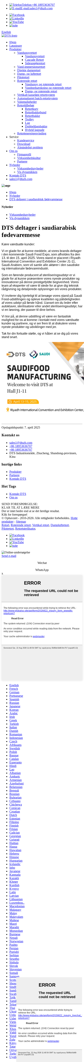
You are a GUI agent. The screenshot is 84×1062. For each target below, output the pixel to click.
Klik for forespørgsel (14, 514)
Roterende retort (27, 80)
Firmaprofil (24, 154)
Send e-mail (9, 556)
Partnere (22, 161)
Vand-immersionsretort (31, 66)
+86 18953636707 (38, 4)
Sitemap (21, 521)
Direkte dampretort (28, 70)
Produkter (15, 49)
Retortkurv (31, 108)
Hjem (12, 42)
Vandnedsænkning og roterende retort (48, 87)
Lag (27, 123)
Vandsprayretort (27, 52)
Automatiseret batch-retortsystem (37, 98)
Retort (5, 525)
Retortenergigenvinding (31, 133)
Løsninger (15, 45)
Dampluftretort (60, 525)
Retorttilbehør (25, 105)
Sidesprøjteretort (35, 63)
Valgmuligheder (27, 101)
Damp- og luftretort (29, 73)
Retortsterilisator (25, 528)
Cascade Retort (34, 59)
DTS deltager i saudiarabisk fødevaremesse (36, 199)
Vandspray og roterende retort (43, 84)
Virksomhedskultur (29, 158)
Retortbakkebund (35, 112)
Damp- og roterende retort (41, 91)
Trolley (29, 119)
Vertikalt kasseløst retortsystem (36, 94)
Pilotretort (23, 77)
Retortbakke (32, 116)
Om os (13, 151)
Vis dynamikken (27, 172)
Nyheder (14, 165)
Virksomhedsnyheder (30, 168)
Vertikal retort (40, 525)
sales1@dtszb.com (37, 8)
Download (23, 144)
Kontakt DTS (17, 175)
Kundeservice (25, 140)
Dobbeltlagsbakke (36, 126)
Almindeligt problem (30, 147)
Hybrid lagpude (34, 130)
